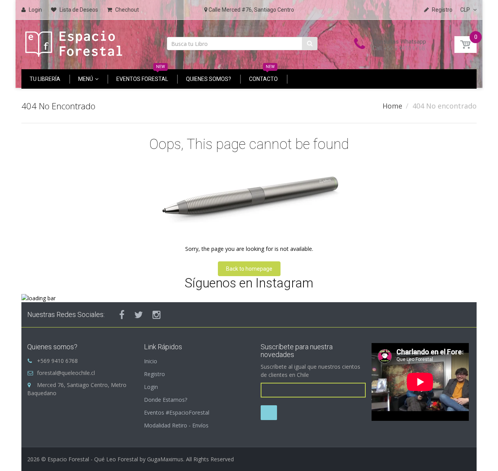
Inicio (150, 361)
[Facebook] (122, 314)
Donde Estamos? (165, 399)
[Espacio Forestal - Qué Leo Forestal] (73, 41)
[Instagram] (156, 314)
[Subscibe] (269, 412)
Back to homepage (249, 269)
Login (151, 386)
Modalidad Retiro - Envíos (176, 425)
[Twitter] (138, 314)
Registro (154, 374)
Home (392, 105)
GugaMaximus (165, 459)
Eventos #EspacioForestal (176, 412)
